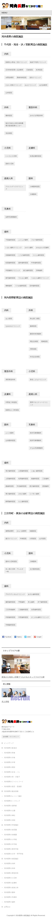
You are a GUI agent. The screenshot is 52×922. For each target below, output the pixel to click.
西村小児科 (10, 164)
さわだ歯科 (22, 494)
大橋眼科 (33, 194)
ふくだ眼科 (10, 433)
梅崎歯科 (9, 286)
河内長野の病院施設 (11, 859)
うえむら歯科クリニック (40, 278)
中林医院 (23, 539)
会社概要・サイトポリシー (11, 736)
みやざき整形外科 (36, 115)
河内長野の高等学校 (11, 849)
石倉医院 (29, 70)
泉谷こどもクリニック (38, 379)
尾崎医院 (44, 341)
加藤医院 (33, 531)
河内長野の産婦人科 (11, 887)
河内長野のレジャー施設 (13, 796)
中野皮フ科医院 (11, 402)
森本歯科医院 (23, 263)
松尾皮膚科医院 (35, 156)
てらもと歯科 (23, 278)
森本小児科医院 (11, 561)
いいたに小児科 (11, 156)
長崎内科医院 (21, 77)
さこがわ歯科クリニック (40, 617)
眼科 (31, 178)
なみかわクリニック (13, 326)
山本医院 (9, 93)
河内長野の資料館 (10, 806)
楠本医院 (9, 115)
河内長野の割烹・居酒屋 (13, 786)
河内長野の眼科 (9, 892)
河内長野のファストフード (13, 782)
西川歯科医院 (34, 486)
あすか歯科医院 (33, 594)
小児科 (7, 148)
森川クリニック (11, 539)
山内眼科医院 (10, 440)
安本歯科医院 (34, 286)
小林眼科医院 (35, 186)
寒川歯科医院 (10, 494)
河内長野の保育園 (10, 830)
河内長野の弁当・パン (12, 772)
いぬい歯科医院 (36, 471)
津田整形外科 (10, 379)
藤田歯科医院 (10, 602)
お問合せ (7, 907)
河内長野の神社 (9, 815)
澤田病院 (33, 349)
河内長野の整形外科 (11, 873)
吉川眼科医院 (35, 569)
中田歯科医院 (23, 617)
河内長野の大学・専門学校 (13, 854)
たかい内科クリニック (14, 85)
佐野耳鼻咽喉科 (11, 217)
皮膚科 (32, 148)
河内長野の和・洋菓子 (12, 777)
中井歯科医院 (36, 263)
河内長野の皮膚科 (10, 883)
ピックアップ (9, 743)
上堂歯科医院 (10, 479)
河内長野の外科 (9, 868)
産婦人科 (8, 178)
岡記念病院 (34, 341)
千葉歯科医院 (10, 240)
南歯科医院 (35, 479)
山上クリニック (30, 85)
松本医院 (39, 70)
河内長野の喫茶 (9, 767)
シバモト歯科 (34, 494)
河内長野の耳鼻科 (10, 897)
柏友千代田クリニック (38, 62)
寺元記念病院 (35, 357)
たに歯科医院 (23, 501)
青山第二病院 (35, 318)
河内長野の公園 (9, 811)
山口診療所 (43, 85)
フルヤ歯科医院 (36, 240)
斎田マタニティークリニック (39, 403)
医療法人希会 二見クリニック (16, 62)
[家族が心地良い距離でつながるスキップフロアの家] (16, 672)
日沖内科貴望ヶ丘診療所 (14, 70)
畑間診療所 (10, 531)
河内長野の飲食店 (10, 748)
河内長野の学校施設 (11, 825)
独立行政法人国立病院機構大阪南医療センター (14, 124)
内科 (6, 54)
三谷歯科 (45, 479)
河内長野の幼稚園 (10, 835)
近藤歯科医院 (10, 255)
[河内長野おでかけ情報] (25, 6)
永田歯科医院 (36, 610)
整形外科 (33, 107)
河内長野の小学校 (10, 839)
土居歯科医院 (23, 471)
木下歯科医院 (42, 602)
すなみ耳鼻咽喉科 (36, 448)
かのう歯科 (29, 247)
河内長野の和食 (9, 753)
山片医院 (42, 539)
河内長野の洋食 (9, 757)
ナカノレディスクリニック (14, 188)
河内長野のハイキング (12, 801)
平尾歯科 (21, 602)
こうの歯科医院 (24, 255)
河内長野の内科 (9, 863)
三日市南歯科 (10, 610)
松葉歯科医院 (10, 263)
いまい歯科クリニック (14, 247)
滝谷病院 (9, 133)
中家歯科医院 (10, 617)
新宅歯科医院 (10, 278)
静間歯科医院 (10, 501)
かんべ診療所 (21, 531)
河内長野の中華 (9, 762)
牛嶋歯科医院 (10, 625)
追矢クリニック (35, 77)
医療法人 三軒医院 (12, 410)
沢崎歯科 (39, 270)
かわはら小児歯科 (42, 247)
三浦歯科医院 (23, 610)
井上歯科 (31, 602)
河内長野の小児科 (10, 878)
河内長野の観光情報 (11, 791)
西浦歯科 (45, 486)
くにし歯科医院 (38, 255)
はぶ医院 (9, 318)
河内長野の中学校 (10, 844)
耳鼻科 (7, 209)
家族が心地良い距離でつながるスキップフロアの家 (23, 677)
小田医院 (33, 539)
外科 (6, 107)
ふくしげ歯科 (23, 240)
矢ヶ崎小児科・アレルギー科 (14, 570)
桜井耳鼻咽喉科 (35, 440)
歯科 (6, 232)
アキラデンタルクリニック (15, 594)
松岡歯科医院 (23, 479)
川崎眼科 (33, 561)
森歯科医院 (10, 486)
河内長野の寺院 (9, 820)
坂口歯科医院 (28, 270)
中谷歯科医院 (21, 486)
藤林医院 (33, 326)
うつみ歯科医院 (20, 286)
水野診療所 (10, 77)
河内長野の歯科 (9, 902)
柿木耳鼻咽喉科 (35, 433)
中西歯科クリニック (13, 270)
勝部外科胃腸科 (35, 334)
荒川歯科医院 (10, 471)
